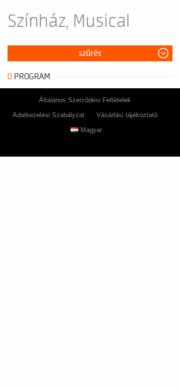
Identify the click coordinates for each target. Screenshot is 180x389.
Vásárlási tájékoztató (127, 115)
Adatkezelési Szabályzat (48, 115)
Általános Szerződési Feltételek (85, 100)
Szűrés (90, 53)
